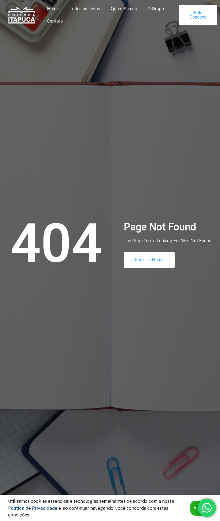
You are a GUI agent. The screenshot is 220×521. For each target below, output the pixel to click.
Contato (55, 21)
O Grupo (156, 8)
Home (53, 8)
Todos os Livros (84, 8)
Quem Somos (124, 8)
